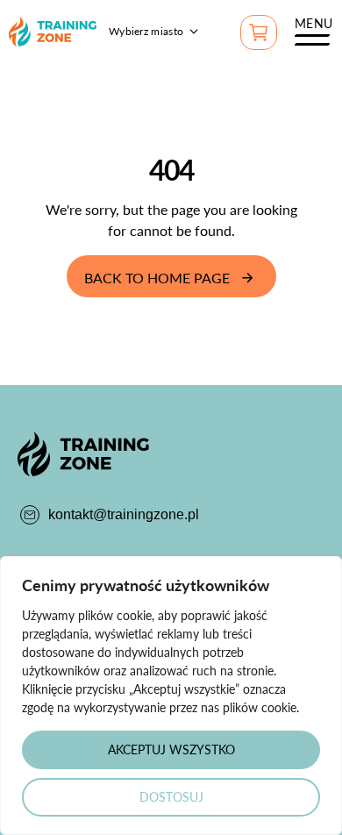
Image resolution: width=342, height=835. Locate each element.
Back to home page (157, 277)
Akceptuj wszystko (171, 749)
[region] (171, 695)
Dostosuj (171, 796)
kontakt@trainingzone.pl (123, 514)
